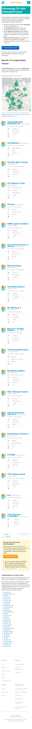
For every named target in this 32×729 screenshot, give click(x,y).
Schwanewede (7, 631)
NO (19, 717)
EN (12, 717)
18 (20, 534)
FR (17, 717)
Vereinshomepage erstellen (21, 689)
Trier (5, 638)
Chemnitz (6, 597)
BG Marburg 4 (14, 307)
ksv (9, 495)
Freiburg (6, 604)
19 (24, 534)
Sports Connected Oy (20, 664)
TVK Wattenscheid (16, 474)
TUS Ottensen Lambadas (14, 515)
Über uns (4, 674)
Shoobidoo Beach (16, 286)
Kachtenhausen (8, 612)
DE (10, 717)
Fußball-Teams (18, 695)
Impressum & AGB (6, 671)
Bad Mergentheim (8, 594)
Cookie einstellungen (6, 680)
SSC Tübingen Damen (17, 391)
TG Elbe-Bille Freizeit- (17, 162)
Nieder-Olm (7, 625)
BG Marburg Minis (16, 370)
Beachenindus (14, 265)
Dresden (6, 599)
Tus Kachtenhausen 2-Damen (18, 245)
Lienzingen (6, 615)
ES (14, 717)
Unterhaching (7, 641)
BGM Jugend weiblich (17, 223)
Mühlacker (6, 622)
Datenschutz (4, 667)
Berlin (5, 595)
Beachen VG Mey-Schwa (15, 329)
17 (17, 534)
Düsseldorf (6, 600)
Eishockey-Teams (19, 698)
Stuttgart (6, 636)
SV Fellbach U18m (16, 183)
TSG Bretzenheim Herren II (15, 413)
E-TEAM (11, 454)
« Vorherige (6, 534)
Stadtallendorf (7, 633)
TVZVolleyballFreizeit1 (18, 349)
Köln (5, 613)
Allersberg (6, 592)
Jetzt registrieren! (10, 556)
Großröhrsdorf (7, 607)
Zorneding (6, 644)
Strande (6, 635)
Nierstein (6, 626)
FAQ (3, 664)
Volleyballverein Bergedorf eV (15, 122)
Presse (3, 695)
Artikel (3, 677)
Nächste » (8, 536)
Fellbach (6, 602)
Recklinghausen (8, 628)
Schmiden (6, 630)
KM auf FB (18, 672)
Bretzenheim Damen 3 (18, 433)
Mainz (5, 617)
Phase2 (11, 204)
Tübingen (6, 640)
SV (21, 717)
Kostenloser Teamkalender (21, 692)
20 (27, 534)
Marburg (6, 618)
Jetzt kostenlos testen (10, 48)
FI (15, 717)
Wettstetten (7, 643)
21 (3, 536)
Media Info (4, 689)
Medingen (6, 620)
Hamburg (6, 610)
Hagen (5, 608)
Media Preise (5, 692)
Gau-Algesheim (8, 605)
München (6, 623)
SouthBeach (13, 142)
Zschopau (6, 646)
